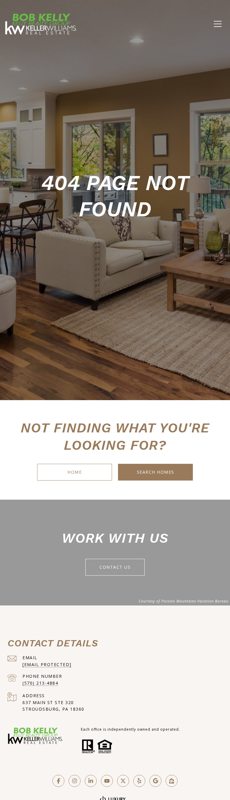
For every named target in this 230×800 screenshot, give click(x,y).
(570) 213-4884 (40, 683)
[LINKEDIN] (91, 781)
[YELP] (139, 781)
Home (74, 472)
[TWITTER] (123, 781)
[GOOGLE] (155, 781)
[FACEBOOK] (58, 781)
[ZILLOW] (172, 781)
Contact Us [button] (115, 567)
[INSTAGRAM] (75, 781)
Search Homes (155, 472)
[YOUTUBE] (107, 781)
